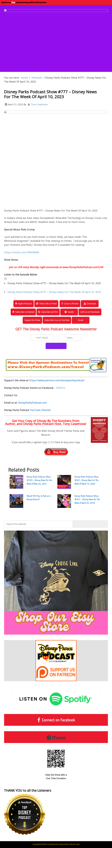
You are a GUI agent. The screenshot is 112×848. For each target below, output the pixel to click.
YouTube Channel (40, 410)
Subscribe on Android (24, 312)
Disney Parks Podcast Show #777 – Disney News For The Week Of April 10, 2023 (54, 292)
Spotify (71, 312)
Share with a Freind (48, 303)
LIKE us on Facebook (90, 312)
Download (91, 303)
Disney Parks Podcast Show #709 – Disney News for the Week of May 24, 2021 (39, 480)
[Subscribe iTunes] (56, 737)
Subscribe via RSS (49, 312)
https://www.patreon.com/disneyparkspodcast (56, 380)
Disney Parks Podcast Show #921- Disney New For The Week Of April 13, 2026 (86, 480)
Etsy (13, 2)
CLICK (51, 442)
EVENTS (60, 387)
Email (80, 320)
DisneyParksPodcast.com (32, 402)
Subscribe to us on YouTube (56, 320)
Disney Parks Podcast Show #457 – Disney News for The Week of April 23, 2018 (87, 499)
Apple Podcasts (25, 303)
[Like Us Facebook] (56, 720)
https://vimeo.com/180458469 (21, 252)
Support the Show (32, 320)
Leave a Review (71, 303)
